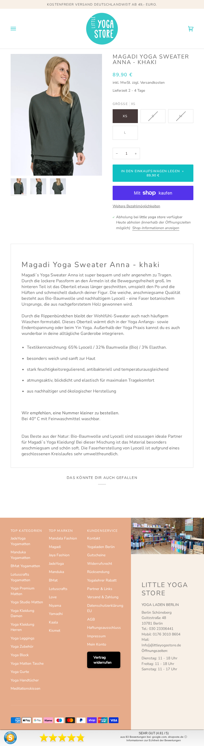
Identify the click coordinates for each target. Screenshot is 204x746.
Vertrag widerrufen (103, 660)
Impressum (96, 636)
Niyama (55, 605)
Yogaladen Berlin (101, 546)
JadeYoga (56, 563)
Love (53, 597)
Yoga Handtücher (25, 680)
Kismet (54, 630)
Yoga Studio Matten (27, 602)
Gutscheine (96, 555)
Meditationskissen (25, 688)
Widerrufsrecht (99, 563)
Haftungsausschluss (104, 627)
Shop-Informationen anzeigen (155, 228)
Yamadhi (56, 613)
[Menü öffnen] (19, 29)
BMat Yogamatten (25, 565)
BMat (53, 580)
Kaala (53, 622)
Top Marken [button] (61, 531)
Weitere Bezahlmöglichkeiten (136, 206)
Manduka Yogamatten (20, 555)
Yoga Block (20, 655)
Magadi (55, 546)
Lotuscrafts (58, 588)
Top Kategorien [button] (26, 531)
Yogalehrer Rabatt (102, 580)
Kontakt (93, 538)
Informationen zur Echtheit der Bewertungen (153, 740)
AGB (91, 619)
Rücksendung (98, 571)
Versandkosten (152, 82)
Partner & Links (99, 588)
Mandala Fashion (63, 538)
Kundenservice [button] (102, 531)
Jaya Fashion (59, 555)
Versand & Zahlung (102, 597)
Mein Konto (96, 644)
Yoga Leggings (23, 638)
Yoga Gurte (20, 671)
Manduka (56, 571)
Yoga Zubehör (22, 646)
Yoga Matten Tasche (27, 663)
